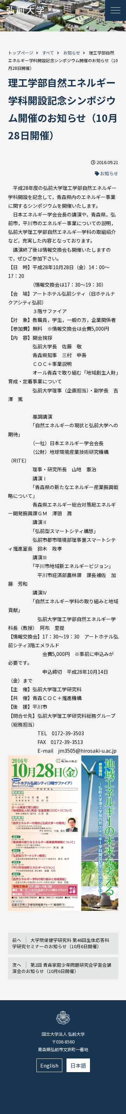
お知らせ (71, 53)
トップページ (20, 53)
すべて (48, 53)
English (49, 1065)
